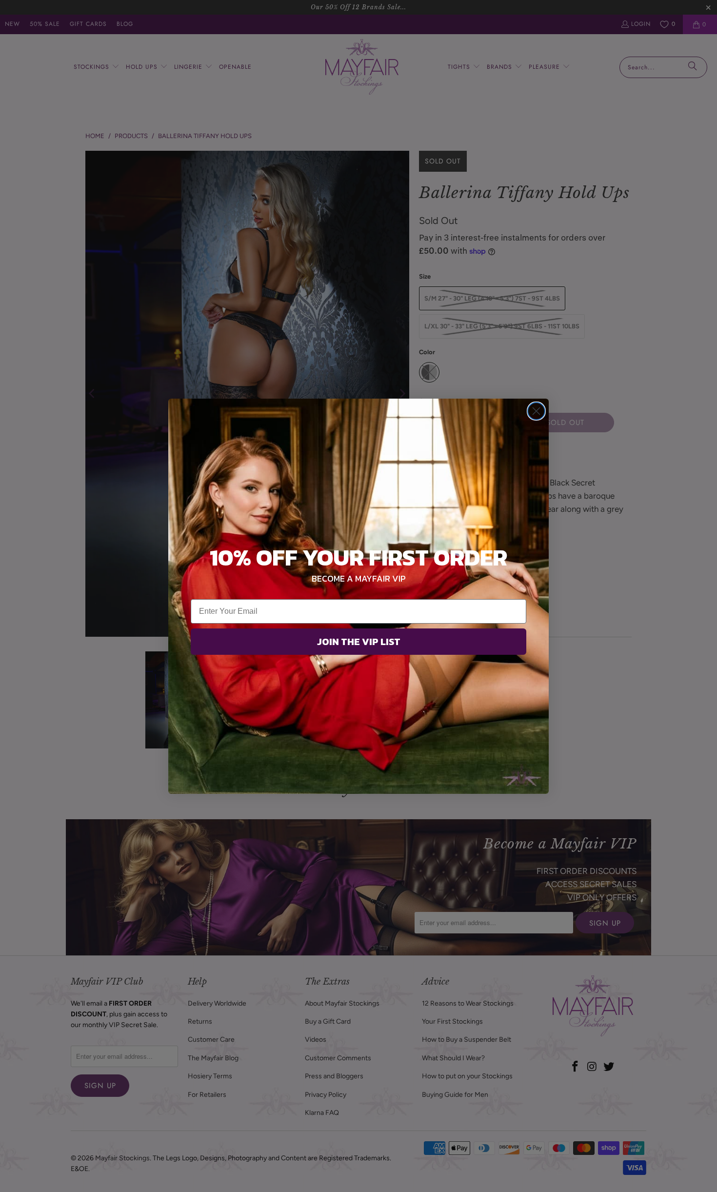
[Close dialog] (536, 411)
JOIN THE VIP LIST (358, 641)
